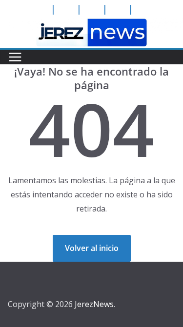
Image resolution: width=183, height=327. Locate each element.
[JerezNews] (91, 24)
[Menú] (15, 57)
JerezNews (94, 304)
